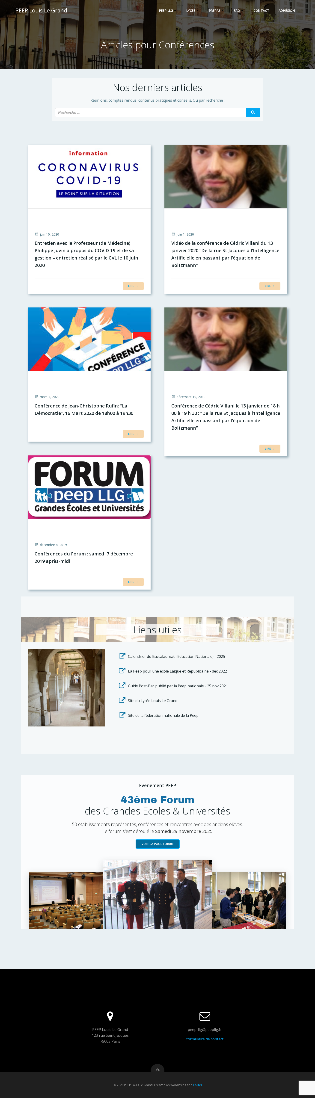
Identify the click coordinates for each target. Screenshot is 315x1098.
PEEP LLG (166, 10)
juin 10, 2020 (49, 234)
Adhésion (287, 10)
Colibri (197, 1085)
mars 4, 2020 (49, 397)
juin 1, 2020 (185, 234)
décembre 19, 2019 (191, 397)
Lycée (191, 10)
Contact (261, 10)
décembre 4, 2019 (53, 545)
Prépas (214, 10)
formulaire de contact (204, 1039)
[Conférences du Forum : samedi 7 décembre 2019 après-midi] (89, 486)
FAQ (237, 10)
